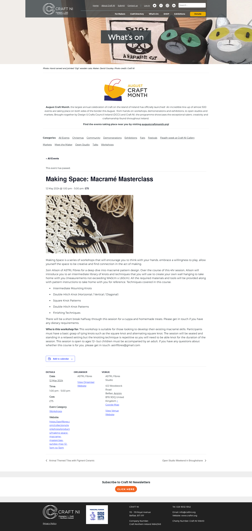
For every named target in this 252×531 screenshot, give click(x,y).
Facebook (161, 6)
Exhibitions (131, 137)
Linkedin (174, 6)
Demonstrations (112, 137)
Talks (95, 144)
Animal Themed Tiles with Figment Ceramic (71, 460)
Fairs (142, 137)
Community (93, 137)
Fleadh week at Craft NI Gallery (177, 137)
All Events (64, 137)
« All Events (52, 158)
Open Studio (82, 144)
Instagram (167, 6)
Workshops (107, 144)
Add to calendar (61, 358)
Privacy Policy (49, 523)
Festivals (152, 137)
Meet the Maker (63, 144)
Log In (147, 5)
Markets (47, 144)
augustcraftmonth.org (155, 124)
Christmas (78, 137)
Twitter (154, 6)
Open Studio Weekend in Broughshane (182, 460)
